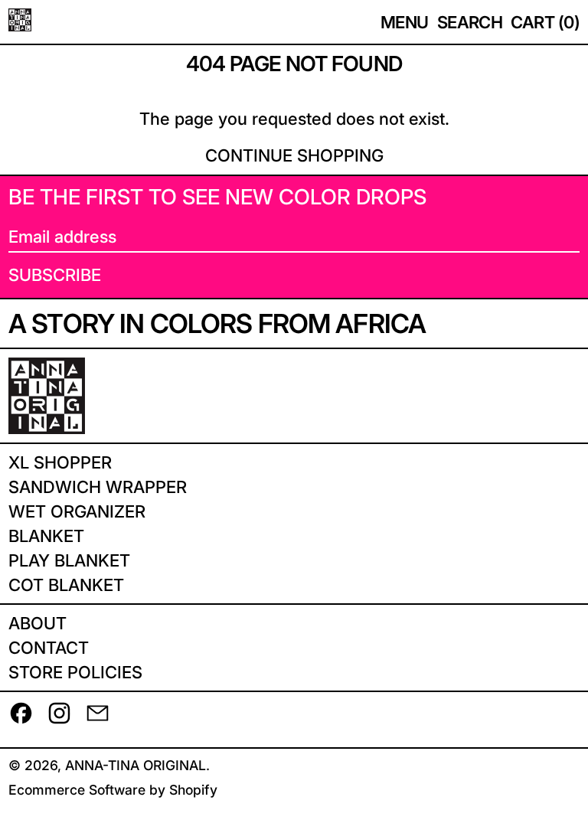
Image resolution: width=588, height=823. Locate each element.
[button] (470, 22)
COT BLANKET (66, 585)
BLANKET (46, 536)
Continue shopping (294, 155)
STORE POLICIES (75, 672)
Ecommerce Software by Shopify (112, 790)
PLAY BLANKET (69, 560)
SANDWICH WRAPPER (97, 487)
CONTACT (48, 648)
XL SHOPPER (60, 462)
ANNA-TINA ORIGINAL (135, 765)
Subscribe (54, 275)
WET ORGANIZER (76, 511)
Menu (405, 22)
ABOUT (37, 623)
